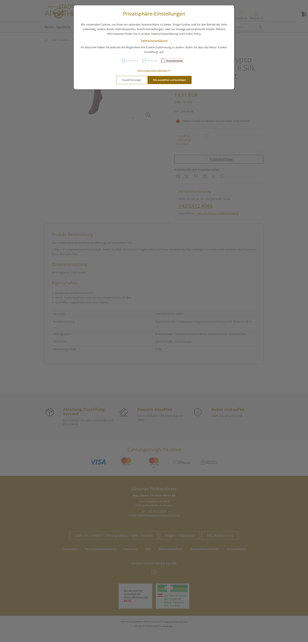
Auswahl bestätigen (132, 79)
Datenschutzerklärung (154, 40)
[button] (154, 70)
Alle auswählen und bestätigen (169, 79)
